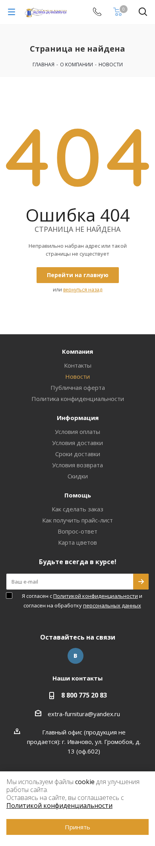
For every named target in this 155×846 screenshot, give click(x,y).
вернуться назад (82, 289)
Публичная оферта (77, 387)
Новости (77, 376)
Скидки (78, 476)
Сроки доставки (77, 454)
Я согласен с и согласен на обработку (82, 600)
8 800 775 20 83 (84, 695)
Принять (77, 827)
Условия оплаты (77, 432)
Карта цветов (77, 542)
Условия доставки (77, 443)
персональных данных (112, 605)
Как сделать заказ (77, 509)
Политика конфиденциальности (77, 399)
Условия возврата (77, 465)
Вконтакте (75, 656)
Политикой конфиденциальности (95, 595)
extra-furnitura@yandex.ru (84, 714)
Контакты (77, 365)
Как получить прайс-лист (77, 520)
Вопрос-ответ (77, 531)
